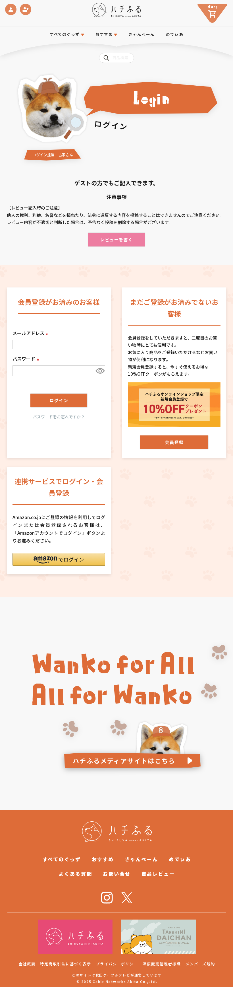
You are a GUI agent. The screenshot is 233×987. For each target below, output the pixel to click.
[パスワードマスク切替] (99, 371)
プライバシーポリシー (117, 964)
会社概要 (27, 964)
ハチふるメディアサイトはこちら (124, 760)
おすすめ (103, 859)
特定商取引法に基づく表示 (65, 964)
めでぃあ (175, 34)
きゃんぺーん (141, 34)
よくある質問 (75, 873)
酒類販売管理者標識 (162, 964)
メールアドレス (31, 333)
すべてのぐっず (65, 34)
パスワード (27, 358)
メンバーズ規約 (200, 964)
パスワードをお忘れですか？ (59, 417)
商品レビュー (158, 873)
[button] (59, 559)
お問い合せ (117, 873)
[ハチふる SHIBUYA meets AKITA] (116, 10)
